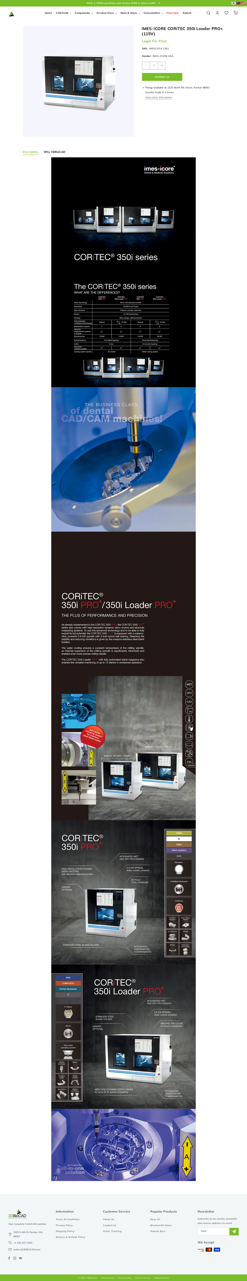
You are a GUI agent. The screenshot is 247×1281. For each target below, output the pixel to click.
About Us (108, 1219)
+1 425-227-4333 (22, 1242)
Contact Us (109, 1225)
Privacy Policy (64, 1225)
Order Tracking (112, 1231)
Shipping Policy (65, 1231)
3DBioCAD (92, 1278)
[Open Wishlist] (226, 13)
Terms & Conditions (68, 1219)
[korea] (234, 3)
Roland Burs (158, 1231)
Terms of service (143, 1278)
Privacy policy (125, 1278)
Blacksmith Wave (161, 1225)
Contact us (162, 76)
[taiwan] (238, 3)
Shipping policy (161, 1278)
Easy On (155, 1219)
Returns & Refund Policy (70, 1237)
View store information (158, 97)
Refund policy (108, 1278)
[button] (63, 13)
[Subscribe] (234, 1231)
